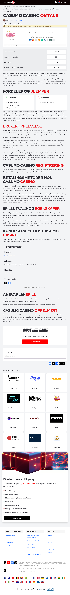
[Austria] (13, 578)
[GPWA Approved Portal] (50, 589)
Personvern (31, 571)
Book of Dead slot (31, 547)
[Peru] (26, 582)
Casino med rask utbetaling (34, 554)
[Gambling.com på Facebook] (12, 564)
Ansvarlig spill (51, 549)
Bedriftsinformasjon (53, 546)
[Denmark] (38, 578)
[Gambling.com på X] (5, 564)
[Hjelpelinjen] (22, 589)
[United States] (42, 582)
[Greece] (47, 578)
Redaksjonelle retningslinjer (34, 540)
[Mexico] (9, 582)
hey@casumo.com (10, 256)
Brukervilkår (23, 571)
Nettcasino (14, 6)
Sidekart (50, 552)
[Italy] (5, 582)
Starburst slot (30, 544)
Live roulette (9, 539)
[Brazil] (26, 578)
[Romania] (30, 582)
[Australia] (9, 578)
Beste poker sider (10, 535)
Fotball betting (30, 551)
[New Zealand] (17, 582)
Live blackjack (9, 542)
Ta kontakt (50, 542)
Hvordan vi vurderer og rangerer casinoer (33, 536)
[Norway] (21, 582)
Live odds (8, 546)
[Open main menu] (5, 2)
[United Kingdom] (5, 578)
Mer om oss (50, 535)
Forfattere (50, 539)
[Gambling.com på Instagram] (15, 564)
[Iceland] (51, 578)
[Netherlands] (13, 582)
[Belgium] (17, 578)
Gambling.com (6, 6)
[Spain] (34, 582)
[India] (59, 578)
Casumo (21, 6)
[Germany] (42, 578)
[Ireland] (63, 578)
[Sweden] (38, 582)
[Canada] (30, 578)
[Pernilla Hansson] (4, 20)
